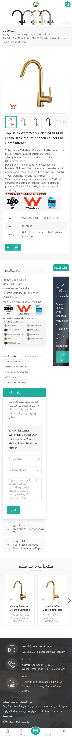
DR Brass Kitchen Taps (15, 382)
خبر (31, 701)
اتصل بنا (63, 357)
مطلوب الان (15, 247)
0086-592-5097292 (61, 312)
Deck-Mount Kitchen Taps (17, 372)
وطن (7, 34)
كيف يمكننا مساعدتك (61, 291)
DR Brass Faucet (13, 361)
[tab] (12, 270)
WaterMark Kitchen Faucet (17, 367)
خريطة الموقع (10, 701)
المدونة (24, 701)
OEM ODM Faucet (30, 356)
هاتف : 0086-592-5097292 (36, 665)
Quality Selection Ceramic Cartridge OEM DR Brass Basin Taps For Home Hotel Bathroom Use (20, 608)
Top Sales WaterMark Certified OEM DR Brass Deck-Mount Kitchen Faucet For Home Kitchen (23, 439)
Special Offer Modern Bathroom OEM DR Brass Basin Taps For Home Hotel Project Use (52, 608)
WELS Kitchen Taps (14, 377)
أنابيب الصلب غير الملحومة (35, 34)
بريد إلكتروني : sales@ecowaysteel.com (43, 651)
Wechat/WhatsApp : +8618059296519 (43, 669)
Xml (47, 711)
